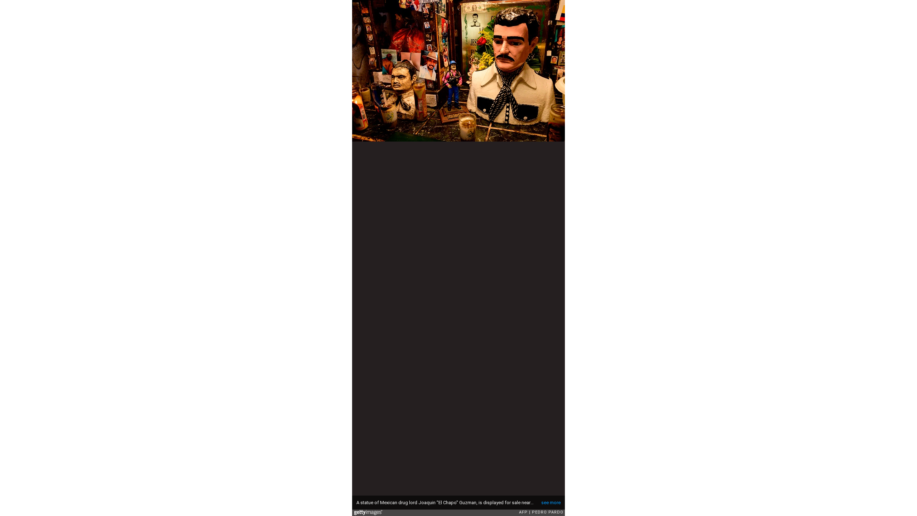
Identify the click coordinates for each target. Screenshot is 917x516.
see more (551, 502)
